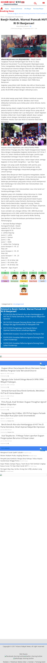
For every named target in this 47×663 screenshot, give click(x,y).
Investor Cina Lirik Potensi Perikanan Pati (28, 334)
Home (7, 9)
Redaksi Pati (11, 421)
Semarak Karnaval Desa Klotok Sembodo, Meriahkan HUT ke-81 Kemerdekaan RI (23, 392)
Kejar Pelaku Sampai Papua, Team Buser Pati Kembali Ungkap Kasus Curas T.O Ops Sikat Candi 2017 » (23, 465)
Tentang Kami (40, 662)
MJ (30, 26)
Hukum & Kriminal (16, 9)
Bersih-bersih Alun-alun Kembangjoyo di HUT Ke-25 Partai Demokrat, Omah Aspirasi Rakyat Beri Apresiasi (24, 316)
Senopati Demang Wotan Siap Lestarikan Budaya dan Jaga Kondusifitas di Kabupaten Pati (23, 323)
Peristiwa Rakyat (38, 9)
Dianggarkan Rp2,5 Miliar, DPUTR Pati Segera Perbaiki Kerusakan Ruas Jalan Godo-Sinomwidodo (23, 414)
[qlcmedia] (2, 662)
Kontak (30, 662)
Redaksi (6, 662)
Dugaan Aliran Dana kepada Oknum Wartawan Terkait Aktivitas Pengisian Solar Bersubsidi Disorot (23, 369)
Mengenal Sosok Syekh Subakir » (12, 452)
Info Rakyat (27, 9)
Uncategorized (9, 17)
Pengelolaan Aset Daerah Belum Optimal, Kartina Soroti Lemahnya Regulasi (20, 329)
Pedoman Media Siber (18, 662)
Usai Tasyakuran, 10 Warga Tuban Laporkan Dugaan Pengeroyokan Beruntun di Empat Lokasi (22, 436)
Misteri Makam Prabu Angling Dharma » (15, 455)
